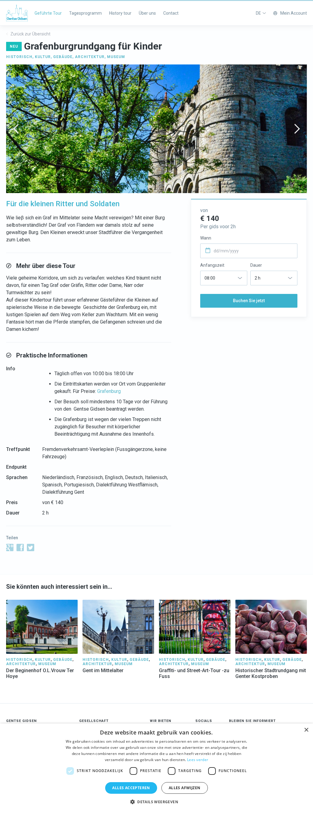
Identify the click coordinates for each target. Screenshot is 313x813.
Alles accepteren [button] (131, 787)
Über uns (147, 13)
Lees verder (197, 759)
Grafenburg (109, 391)
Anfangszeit (212, 265)
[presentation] (16, 128)
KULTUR (43, 57)
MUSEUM (116, 57)
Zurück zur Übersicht (29, 33)
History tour (120, 13)
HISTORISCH (19, 57)
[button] (156, 802)
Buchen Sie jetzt (249, 300)
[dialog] (156, 768)
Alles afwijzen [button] (185, 787)
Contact (171, 13)
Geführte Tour (48, 13)
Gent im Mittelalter (103, 670)
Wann (205, 238)
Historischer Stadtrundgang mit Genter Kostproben (270, 673)
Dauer (256, 265)
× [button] (306, 730)
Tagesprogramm (85, 13)
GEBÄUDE (62, 57)
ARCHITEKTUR (90, 57)
